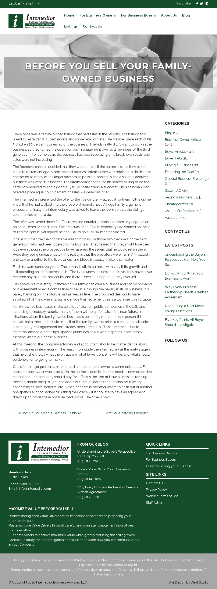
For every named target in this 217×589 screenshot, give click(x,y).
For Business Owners (98, 15)
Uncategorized (176, 204)
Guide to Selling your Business (168, 466)
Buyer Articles (175, 152)
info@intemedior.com (35, 489)
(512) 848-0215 (31, 4)
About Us (169, 15)
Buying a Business (179, 165)
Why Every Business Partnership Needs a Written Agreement (186, 292)
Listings (71, 26)
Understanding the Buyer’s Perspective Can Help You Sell (185, 259)
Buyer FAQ (173, 158)
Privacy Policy (156, 490)
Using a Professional (180, 211)
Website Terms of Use (162, 496)
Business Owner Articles (183, 140)
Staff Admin (154, 502)
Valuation (172, 218)
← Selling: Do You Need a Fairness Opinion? (47, 413)
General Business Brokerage (187, 179)
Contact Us (92, 26)
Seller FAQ (173, 190)
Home (69, 15)
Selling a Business (179, 197)
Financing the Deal (179, 172)
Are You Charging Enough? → (129, 413)
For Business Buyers (138, 15)
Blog (186, 15)
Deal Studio (200, 582)
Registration (183, 3)
